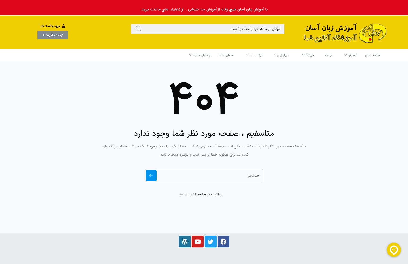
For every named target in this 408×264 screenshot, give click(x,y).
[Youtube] (198, 241)
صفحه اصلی (372, 55)
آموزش (352, 55)
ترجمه (329, 55)
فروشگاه (308, 55)
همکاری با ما (226, 55)
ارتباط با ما (255, 55)
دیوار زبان (282, 55)
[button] (53, 25)
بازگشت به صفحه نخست (204, 194)
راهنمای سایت (200, 55)
